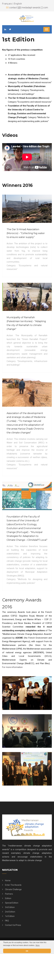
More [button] (38, 945)
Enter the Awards (13, 885)
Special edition (11, 903)
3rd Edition (10, 907)
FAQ (7, 920)
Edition (8, 898)
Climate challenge (13, 889)
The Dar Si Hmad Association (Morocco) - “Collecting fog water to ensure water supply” (26, 233)
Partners (9, 894)
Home (8, 880)
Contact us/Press (13, 925)
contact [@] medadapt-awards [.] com (28, 7)
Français (7, 3)
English (18, 3)
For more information (12, 667)
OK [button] (27, 951)
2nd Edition (10, 912)
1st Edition (10, 916)
